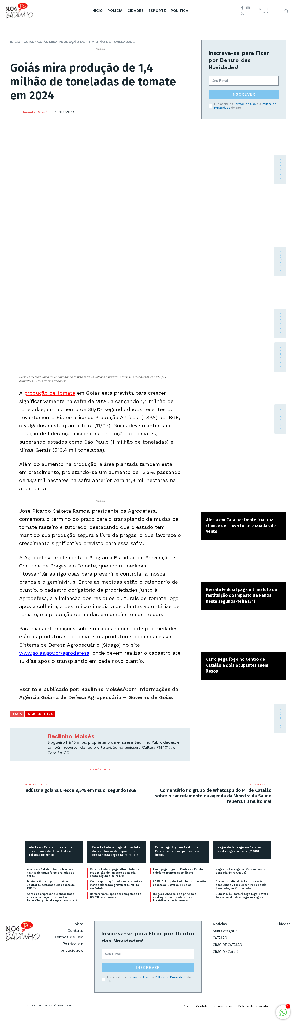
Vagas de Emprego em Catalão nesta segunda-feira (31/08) (240, 871)
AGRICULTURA (40, 714)
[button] (286, 11)
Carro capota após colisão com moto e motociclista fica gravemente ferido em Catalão (116, 885)
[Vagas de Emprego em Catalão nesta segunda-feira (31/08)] (242, 828)
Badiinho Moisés (36, 112)
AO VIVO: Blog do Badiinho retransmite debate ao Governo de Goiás (179, 883)
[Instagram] (248, 8)
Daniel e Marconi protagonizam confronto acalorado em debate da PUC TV (51, 885)
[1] (283, 1015)
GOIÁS (28, 41)
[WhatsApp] (174, 111)
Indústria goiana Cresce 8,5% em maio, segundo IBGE (80, 790)
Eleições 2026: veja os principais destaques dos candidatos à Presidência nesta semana (174, 897)
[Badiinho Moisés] (15, 112)
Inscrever (243, 94)
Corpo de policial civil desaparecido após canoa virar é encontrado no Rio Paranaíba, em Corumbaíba (241, 885)
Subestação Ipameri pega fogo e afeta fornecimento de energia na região (242, 895)
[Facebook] (242, 8)
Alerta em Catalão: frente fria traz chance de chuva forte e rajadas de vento (241, 525)
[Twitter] (242, 13)
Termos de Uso (245, 104)
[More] (185, 111)
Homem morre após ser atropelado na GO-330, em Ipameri (115, 895)
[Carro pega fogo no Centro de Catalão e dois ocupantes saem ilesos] (243, 633)
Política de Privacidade (170, 977)
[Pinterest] (164, 111)
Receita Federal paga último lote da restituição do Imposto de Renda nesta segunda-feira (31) (241, 595)
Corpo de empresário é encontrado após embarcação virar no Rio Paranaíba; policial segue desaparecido (53, 897)
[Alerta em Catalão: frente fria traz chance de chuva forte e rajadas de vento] (243, 493)
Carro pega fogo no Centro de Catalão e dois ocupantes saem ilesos (237, 665)
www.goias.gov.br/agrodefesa (54, 653)
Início (15, 41)
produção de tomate (49, 393)
